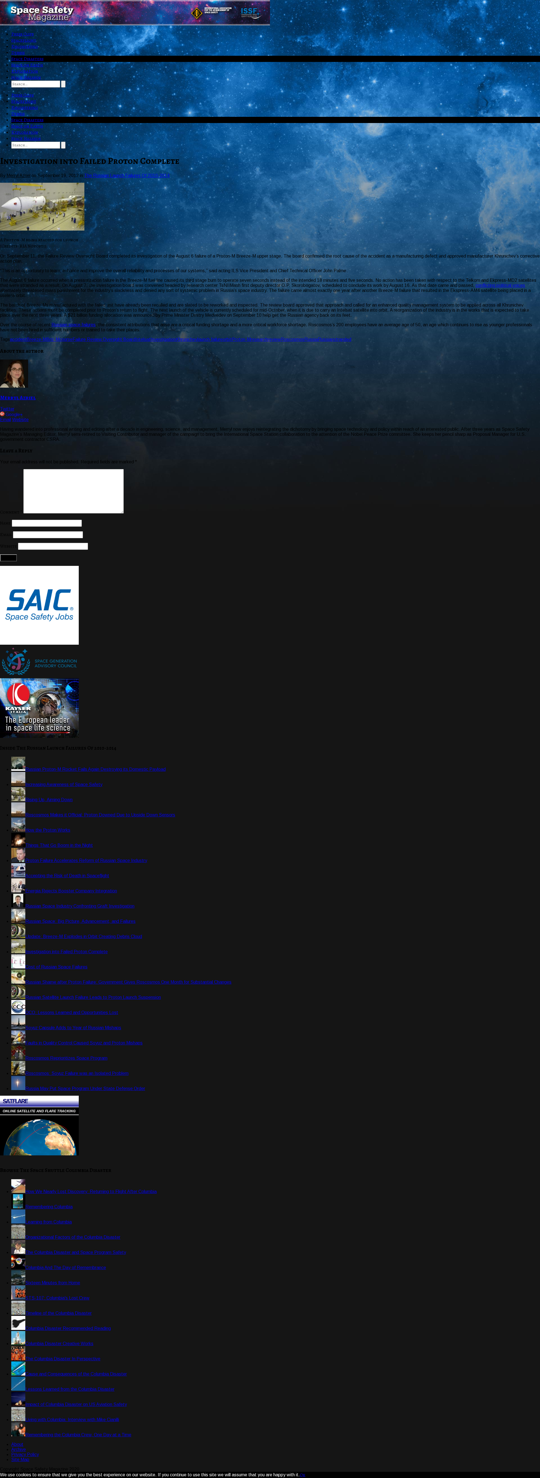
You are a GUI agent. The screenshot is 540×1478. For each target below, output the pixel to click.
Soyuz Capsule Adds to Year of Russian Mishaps (73, 1027)
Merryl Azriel (18, 397)
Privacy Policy (25, 1454)
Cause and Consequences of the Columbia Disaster (76, 1374)
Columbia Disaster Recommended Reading (68, 1328)
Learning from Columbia (48, 1222)
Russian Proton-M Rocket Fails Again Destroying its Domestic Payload (95, 769)
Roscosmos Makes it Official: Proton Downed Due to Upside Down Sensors (100, 814)
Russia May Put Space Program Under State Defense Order (85, 1088)
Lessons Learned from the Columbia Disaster (69, 1389)
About (17, 1444)
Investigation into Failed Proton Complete (66, 951)
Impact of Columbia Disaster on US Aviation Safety (76, 1404)
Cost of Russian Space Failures (56, 967)
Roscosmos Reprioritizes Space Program (66, 1058)
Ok (302, 1475)
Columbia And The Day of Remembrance (65, 1267)
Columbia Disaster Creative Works (59, 1343)
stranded (342, 339)
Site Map (20, 1459)
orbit (227, 339)
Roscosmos (292, 339)
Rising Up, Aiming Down (49, 799)
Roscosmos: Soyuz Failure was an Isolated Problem (77, 1073)
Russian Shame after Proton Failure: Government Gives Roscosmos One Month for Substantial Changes (128, 982)
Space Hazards (26, 77)
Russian (326, 339)
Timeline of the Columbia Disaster (58, 1313)
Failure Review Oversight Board (104, 339)
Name (5, 523)
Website (20, 419)
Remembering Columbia (49, 1206)
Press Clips (22, 34)
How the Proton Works (47, 830)
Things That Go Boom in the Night (59, 845)
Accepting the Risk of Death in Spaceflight (67, 875)
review (274, 339)
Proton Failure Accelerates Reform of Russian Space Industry (86, 860)
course (66, 339)
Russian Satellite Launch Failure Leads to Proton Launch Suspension (93, 997)
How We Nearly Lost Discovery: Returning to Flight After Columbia (91, 1191)
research (259, 339)
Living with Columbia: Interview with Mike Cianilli (72, 1419)
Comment (11, 512)
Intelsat (142, 339)
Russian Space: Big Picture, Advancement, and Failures (80, 921)
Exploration (24, 71)
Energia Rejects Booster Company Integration (71, 890)
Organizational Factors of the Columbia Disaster (72, 1237)
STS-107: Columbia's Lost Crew (57, 1298)
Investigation (163, 339)
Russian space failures (73, 324)
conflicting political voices (500, 285)
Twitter (7, 409)
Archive (18, 1449)
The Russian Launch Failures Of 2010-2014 (127, 175)
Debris (18, 53)
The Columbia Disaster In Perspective (62, 1358)
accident (18, 339)
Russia (311, 339)
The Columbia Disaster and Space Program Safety (75, 1252)
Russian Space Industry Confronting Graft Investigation (79, 906)
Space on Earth (27, 65)
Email (5, 419)
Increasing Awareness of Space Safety (63, 784)
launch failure (210, 339)
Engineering (24, 46)
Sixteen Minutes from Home (52, 1282)
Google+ (14, 414)
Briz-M (52, 339)
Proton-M (241, 339)
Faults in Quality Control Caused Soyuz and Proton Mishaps (84, 1043)
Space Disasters (27, 59)
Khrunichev (186, 339)
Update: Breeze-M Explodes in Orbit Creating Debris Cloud (83, 936)
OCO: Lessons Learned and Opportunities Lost (71, 1012)
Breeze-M (36, 339)
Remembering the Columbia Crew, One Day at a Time (78, 1434)
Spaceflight (23, 40)
